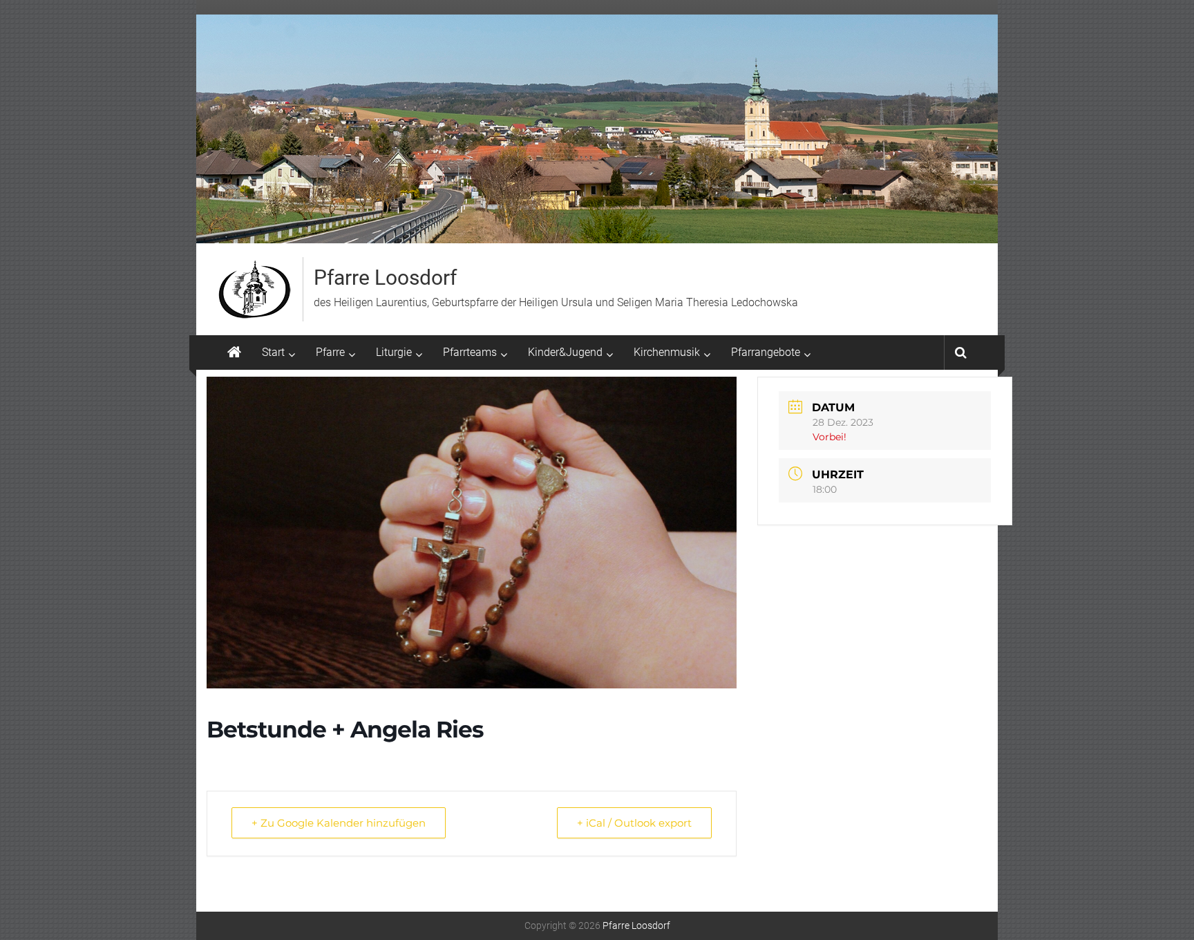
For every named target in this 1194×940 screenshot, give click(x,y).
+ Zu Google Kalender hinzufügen (339, 822)
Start (273, 352)
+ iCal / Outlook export (634, 822)
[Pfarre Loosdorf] (234, 352)
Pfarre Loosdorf (385, 277)
